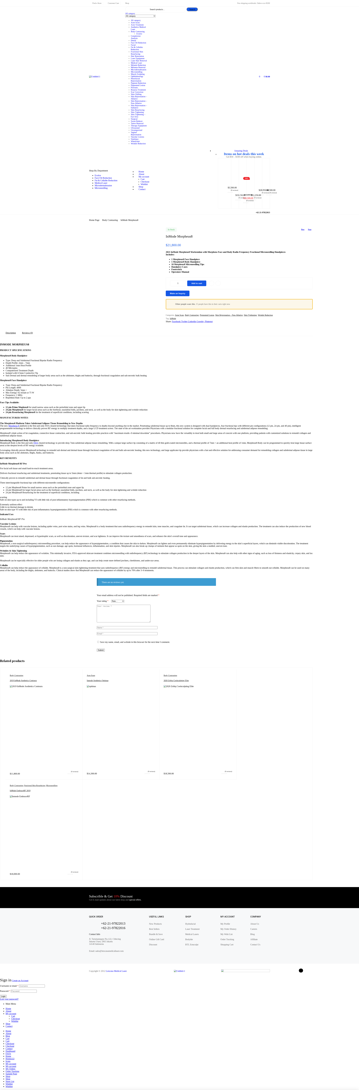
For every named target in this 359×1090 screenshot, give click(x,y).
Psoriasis (134, 88)
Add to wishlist (211, 283)
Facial (133, 45)
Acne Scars (135, 23)
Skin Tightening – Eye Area (138, 115)
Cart (13, 1016)
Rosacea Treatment (138, 90)
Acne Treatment (137, 25)
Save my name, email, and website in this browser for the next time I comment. (135, 642)
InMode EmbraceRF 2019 (20, 791)
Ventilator (135, 139)
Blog (8, 1036)
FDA (36, 443)
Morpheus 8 (13, 426)
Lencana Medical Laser (116, 971)
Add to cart (196, 283)
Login (3, 996)
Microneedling (136, 72)
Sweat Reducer (137, 121)
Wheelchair (135, 141)
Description (11, 333)
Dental (133, 40)
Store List (10, 1081)
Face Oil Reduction (138, 43)
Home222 (10, 1059)
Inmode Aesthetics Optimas (97, 681)
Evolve (139, 34)
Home (8, 1008)
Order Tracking (12, 1071)
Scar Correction (137, 92)
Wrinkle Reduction (138, 144)
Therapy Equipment (139, 126)
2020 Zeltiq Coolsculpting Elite (176, 681)
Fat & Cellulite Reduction (137, 48)
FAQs (8, 1053)
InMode (173, 318)
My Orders (10, 1069)
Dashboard (10, 1051)
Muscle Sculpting (138, 74)
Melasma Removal (138, 67)
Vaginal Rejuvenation (136, 133)
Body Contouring (138, 32)
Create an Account (20, 980)
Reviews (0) (27, 333)
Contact (9, 1026)
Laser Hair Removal (139, 61)
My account (11, 1013)
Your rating (102, 601)
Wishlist (14, 1021)
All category (136, 20)
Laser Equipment (137, 58)
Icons (8, 1061)
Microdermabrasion (138, 70)
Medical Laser (136, 63)
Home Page (94, 220)
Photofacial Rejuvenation (136, 80)
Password (5, 991)
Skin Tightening (137, 112)
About (8, 1011)
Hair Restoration (137, 56)
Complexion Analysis (136, 37)
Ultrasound (135, 128)
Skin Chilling (136, 94)
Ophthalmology (137, 76)
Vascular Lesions (137, 137)
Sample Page (11, 1074)
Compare (218, 283)
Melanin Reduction (138, 65)
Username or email (9, 986)
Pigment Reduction (138, 83)
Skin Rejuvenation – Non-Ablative (139, 102)
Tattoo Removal (137, 123)
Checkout (15, 1018)
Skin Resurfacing (137, 110)
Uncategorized (136, 130)
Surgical (134, 119)
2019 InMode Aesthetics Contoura (23, 681)
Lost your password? (9, 999)
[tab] (11, 333)
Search (192, 9)
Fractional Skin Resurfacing (137, 53)
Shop (8, 1023)
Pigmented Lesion (138, 85)
